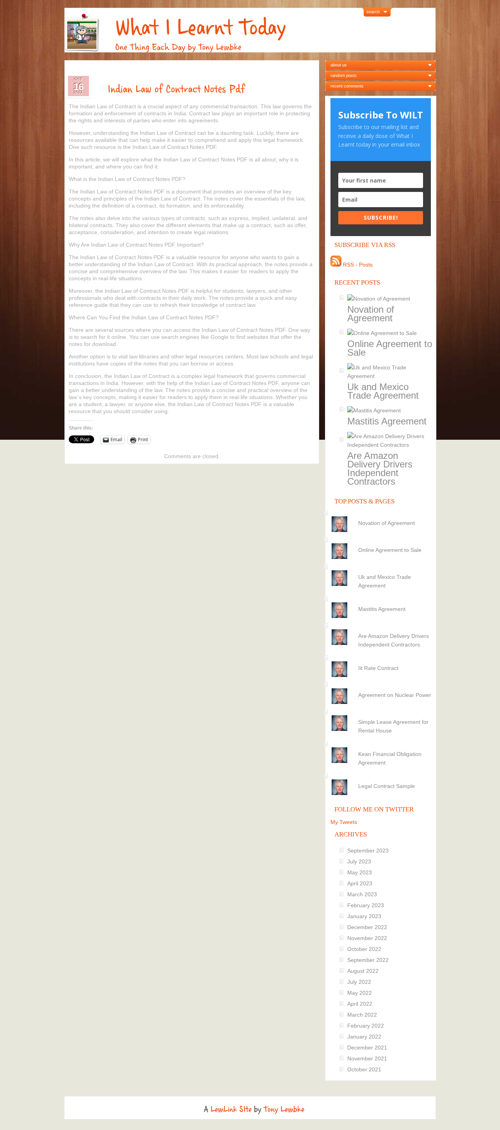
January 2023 (364, 916)
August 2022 (363, 971)
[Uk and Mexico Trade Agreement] (381, 570)
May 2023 (359, 872)
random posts (343, 75)
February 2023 (365, 905)
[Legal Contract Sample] (381, 779)
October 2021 (364, 1069)
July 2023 (359, 861)
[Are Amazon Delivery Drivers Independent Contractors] (381, 629)
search (373, 11)
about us (338, 65)
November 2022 (367, 938)
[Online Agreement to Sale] (381, 543)
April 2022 (359, 1004)
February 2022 (365, 1026)
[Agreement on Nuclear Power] (381, 688)
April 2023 (359, 883)
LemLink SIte (231, 1109)
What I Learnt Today (200, 27)
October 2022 (364, 949)
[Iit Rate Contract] (381, 661)
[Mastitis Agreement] (381, 602)
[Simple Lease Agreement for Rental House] (381, 715)
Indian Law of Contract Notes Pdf (176, 89)
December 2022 (367, 927)
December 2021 (367, 1047)
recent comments (347, 86)
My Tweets (343, 822)
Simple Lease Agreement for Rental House (393, 726)
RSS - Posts (357, 264)
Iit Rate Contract (378, 668)
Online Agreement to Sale (389, 348)
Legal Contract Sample (386, 786)
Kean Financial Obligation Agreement (389, 758)
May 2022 (359, 993)
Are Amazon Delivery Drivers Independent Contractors (379, 468)
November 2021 (367, 1058)
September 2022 (368, 960)
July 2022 (359, 982)
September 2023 (368, 850)
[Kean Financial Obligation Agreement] (381, 747)
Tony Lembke (284, 1109)
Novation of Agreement (370, 313)
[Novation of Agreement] (381, 516)
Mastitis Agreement (387, 421)
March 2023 (362, 894)
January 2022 (364, 1036)
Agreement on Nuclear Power (394, 695)
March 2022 (362, 1015)
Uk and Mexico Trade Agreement (383, 391)
